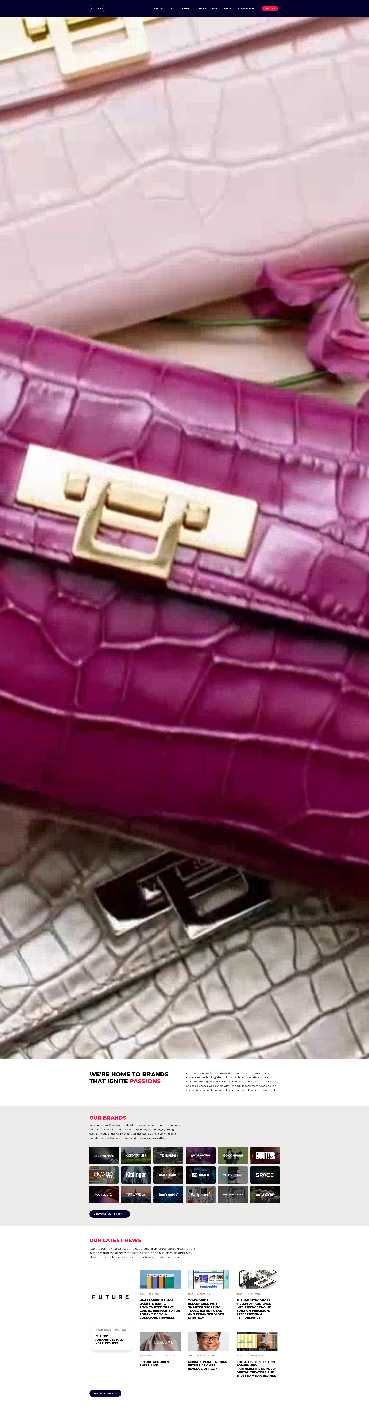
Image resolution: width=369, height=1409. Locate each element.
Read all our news (103, 1393)
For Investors (246, 8)
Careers (227, 8)
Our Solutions (208, 8)
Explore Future (163, 8)
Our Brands (186, 8)
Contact (270, 8)
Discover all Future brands (108, 1214)
